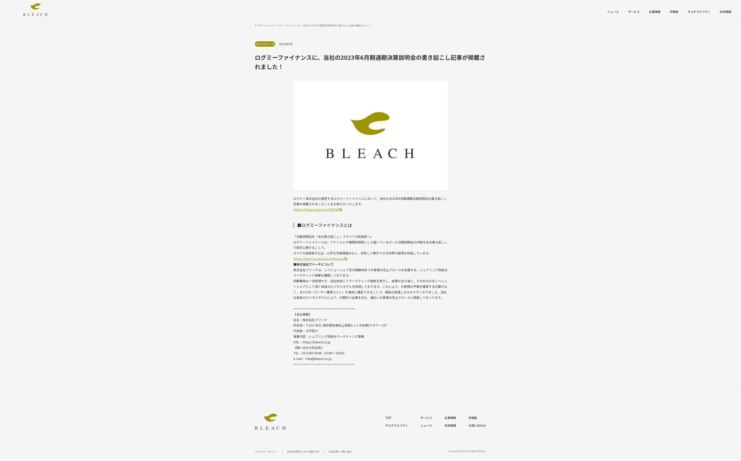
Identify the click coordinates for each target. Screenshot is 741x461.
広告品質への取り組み (340, 451)
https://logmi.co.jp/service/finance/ (318, 258)
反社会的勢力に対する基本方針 (303, 451)
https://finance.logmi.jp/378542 (316, 209)
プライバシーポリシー (266, 451)
